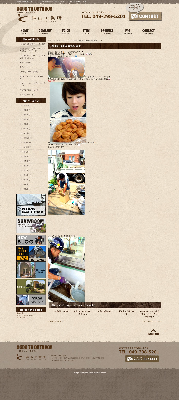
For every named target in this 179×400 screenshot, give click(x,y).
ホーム (50, 40)
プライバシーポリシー (24, 315)
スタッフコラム (61, 40)
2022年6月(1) (25, 110)
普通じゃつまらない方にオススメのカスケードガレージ (32, 50)
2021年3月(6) (25, 180)
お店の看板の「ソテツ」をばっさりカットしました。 (32, 57)
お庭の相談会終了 (105, 311)
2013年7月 (73, 40)
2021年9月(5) (25, 152)
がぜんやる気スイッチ (151, 321)
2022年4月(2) (25, 119)
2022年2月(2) (25, 129)
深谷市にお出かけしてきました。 (83, 312)
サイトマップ (21, 318)
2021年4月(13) (25, 175)
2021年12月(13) (26, 138)
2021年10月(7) (25, 147)
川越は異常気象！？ (57, 321)
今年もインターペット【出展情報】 (31, 77)
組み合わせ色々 (26, 62)
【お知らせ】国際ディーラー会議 (32, 44)
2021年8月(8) (25, 156)
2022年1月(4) (25, 133)
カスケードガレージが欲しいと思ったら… (32, 84)
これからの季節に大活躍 (29, 72)
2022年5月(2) (25, 115)
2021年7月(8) (25, 161)
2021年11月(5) (25, 142)
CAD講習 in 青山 (61, 311)
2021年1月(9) (25, 189)
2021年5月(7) (25, 170)
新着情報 (19, 313)
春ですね (23, 67)
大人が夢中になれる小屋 (29, 90)
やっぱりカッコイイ (27, 95)
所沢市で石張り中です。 (127, 312)
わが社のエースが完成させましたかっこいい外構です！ (149, 314)
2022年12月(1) (25, 105)
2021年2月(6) (25, 184)
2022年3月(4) (25, 124)
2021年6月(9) (25, 166)
